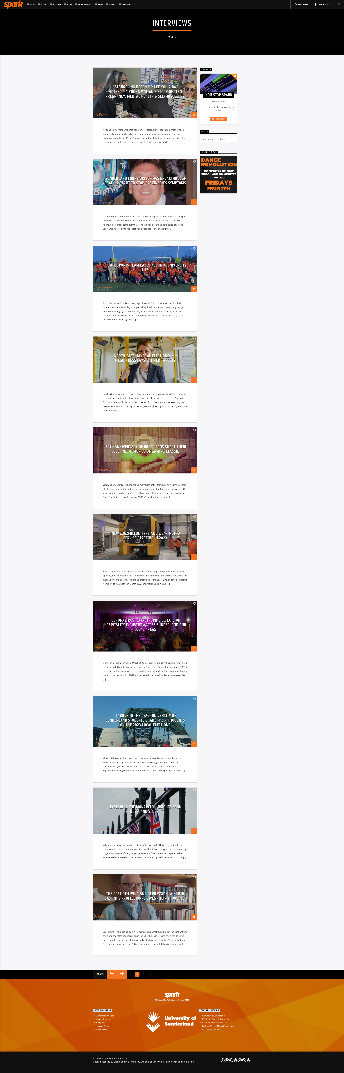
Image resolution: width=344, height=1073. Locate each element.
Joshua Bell (99, 647)
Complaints (101, 1022)
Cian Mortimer (101, 114)
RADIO (43, 4)
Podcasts (57, 4)
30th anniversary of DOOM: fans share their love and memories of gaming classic (145, 449)
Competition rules (104, 1019)
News (69, 4)
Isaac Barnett (100, 555)
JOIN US (112, 4)
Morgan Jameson (102, 469)
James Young (100, 378)
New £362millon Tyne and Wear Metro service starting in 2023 (146, 536)
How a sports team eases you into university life (146, 267)
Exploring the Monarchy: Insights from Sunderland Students (146, 809)
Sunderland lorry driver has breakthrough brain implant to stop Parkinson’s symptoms (145, 181)
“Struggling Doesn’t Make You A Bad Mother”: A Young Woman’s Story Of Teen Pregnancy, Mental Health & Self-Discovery (145, 92)
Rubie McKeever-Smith (104, 287)
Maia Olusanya (101, 829)
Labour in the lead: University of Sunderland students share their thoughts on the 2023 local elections (145, 720)
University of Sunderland (213, 1015)
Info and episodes (218, 119)
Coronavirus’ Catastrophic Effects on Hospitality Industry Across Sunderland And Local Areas (145, 625)
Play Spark (303, 4)
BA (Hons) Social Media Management (218, 1026)
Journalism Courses (211, 1029)
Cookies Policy (102, 1026)
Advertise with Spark (105, 1015)
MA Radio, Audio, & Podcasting (216, 1019)
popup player (324, 4)
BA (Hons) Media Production (214, 1022)
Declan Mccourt (101, 916)
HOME (32, 4)
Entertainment (84, 4)
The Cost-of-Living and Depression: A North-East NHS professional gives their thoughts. (145, 896)
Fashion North (128, 4)
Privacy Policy (102, 1029)
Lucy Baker (99, 742)
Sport (100, 4)
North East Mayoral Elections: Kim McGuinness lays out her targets (146, 358)
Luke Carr (99, 200)
